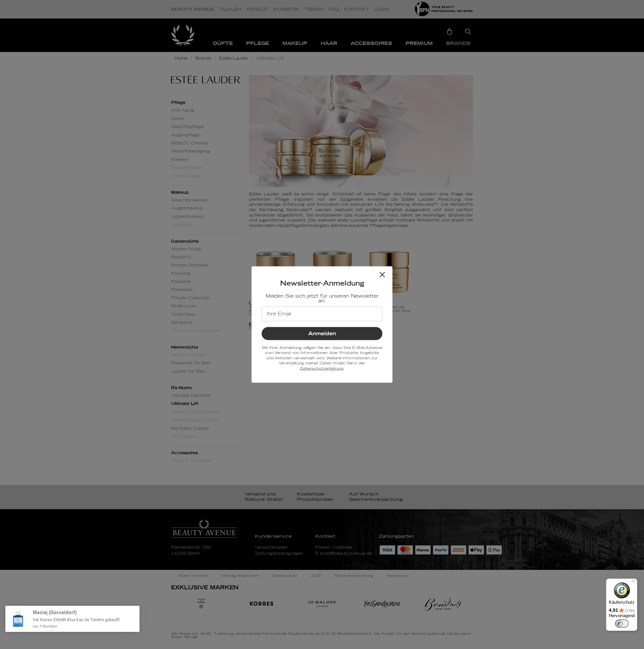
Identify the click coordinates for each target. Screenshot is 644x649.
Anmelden (322, 333)
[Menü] (633, 583)
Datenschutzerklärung (321, 368)
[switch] (622, 624)
